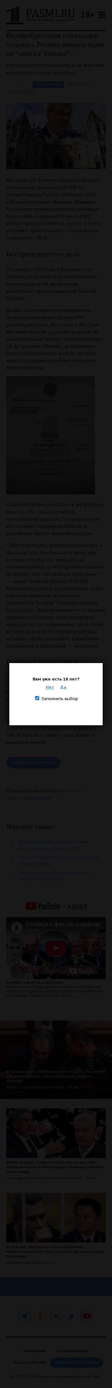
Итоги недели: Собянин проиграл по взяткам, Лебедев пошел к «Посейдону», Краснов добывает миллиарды (55, 1167)
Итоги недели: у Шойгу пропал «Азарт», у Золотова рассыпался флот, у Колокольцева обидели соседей (56, 1076)
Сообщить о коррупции (33, 763)
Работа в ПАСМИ (29, 1362)
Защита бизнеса (48, 84)
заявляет (15, 728)
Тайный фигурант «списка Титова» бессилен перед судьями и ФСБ (54, 845)
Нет (50, 687)
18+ (88, 14)
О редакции (34, 1350)
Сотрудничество (72, 1350)
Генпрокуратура (22, 92)
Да (63, 687)
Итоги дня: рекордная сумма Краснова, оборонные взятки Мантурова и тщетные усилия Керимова (55, 1251)
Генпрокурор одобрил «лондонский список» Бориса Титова (55, 875)
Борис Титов (79, 84)
